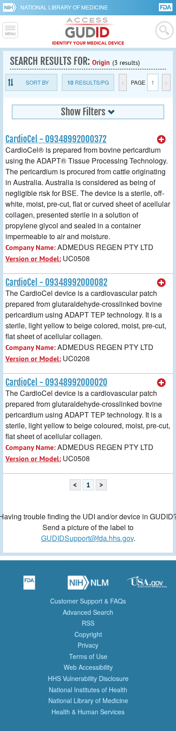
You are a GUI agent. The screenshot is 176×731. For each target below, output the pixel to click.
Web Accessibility (88, 667)
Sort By (37, 82)
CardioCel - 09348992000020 (56, 382)
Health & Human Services (88, 711)
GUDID (88, 31)
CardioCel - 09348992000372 (56, 139)
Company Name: (30, 247)
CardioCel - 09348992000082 (56, 282)
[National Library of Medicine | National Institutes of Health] (88, 585)
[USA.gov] (146, 585)
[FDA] (166, 6)
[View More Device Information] (161, 139)
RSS (88, 622)
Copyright (88, 634)
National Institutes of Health (88, 689)
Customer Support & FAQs (88, 600)
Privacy (88, 644)
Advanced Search (88, 612)
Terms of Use (88, 656)
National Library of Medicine (64, 7)
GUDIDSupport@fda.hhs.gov (87, 538)
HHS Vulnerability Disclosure (88, 678)
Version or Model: (33, 258)
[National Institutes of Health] (11, 7)
